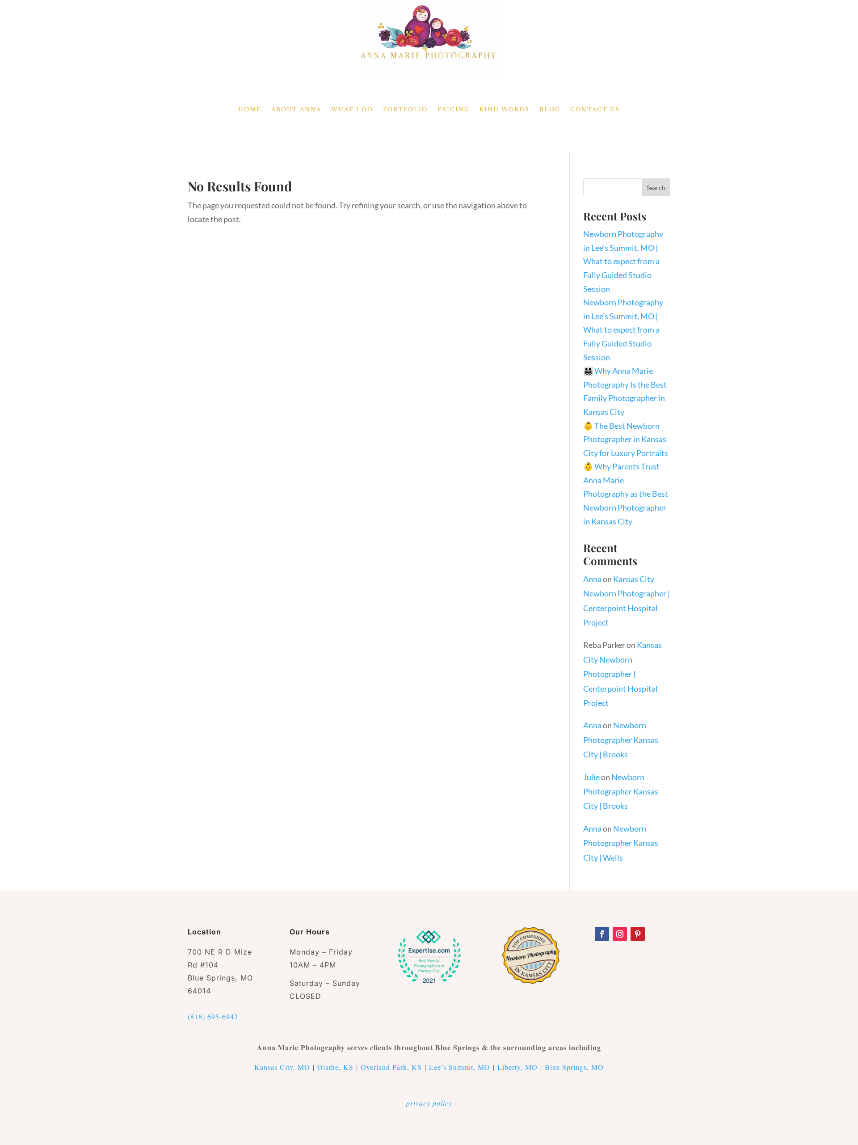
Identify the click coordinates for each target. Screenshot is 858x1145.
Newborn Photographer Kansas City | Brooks (620, 739)
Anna (592, 579)
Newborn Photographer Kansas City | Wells (620, 843)
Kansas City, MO (282, 1067)
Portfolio (405, 109)
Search (656, 187)
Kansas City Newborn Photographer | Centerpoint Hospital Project (622, 674)
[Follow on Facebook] (602, 934)
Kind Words (504, 109)
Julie (591, 777)
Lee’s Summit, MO (459, 1067)
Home (249, 109)
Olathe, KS (335, 1067)
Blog (549, 109)
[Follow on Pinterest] (638, 934)
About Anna (296, 109)
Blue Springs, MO (574, 1067)
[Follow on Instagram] (620, 934)
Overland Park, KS (391, 1067)
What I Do (352, 109)
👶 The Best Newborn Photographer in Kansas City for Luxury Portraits (625, 439)
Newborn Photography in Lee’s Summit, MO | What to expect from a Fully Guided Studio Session (623, 261)
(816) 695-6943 (213, 1016)
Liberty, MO (517, 1067)
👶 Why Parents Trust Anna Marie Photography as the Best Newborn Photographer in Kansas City (625, 493)
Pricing (453, 109)
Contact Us (595, 109)
